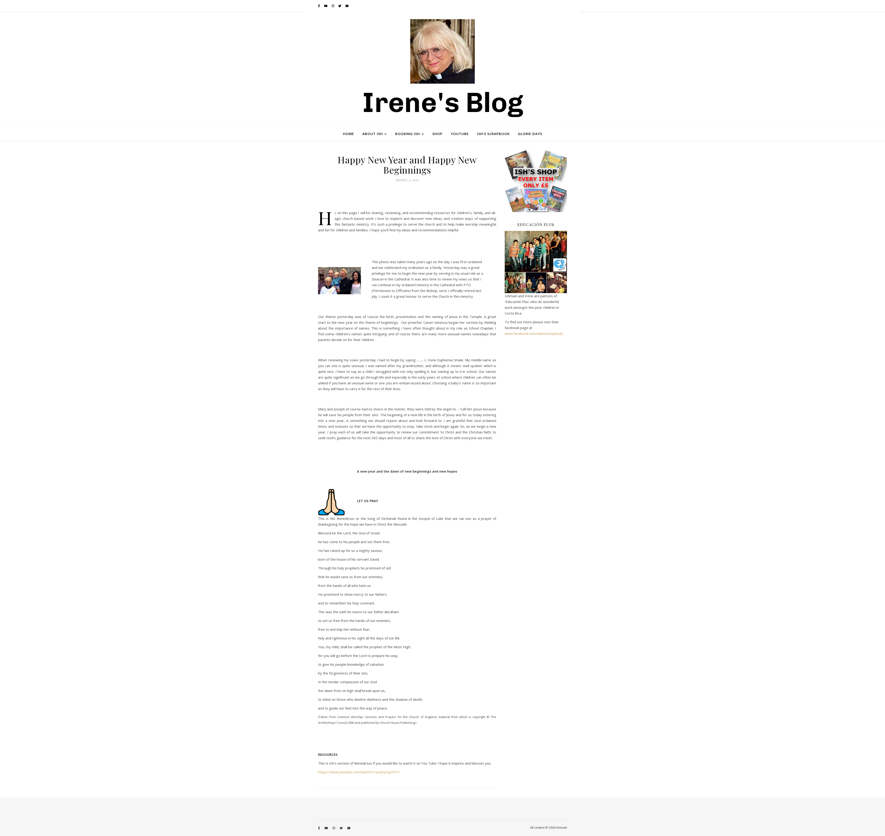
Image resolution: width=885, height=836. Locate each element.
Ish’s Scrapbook (493, 133)
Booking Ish (407, 133)
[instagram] (333, 6)
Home (348, 133)
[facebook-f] (319, 6)
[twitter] (340, 6)
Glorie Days (530, 133)
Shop (437, 133)
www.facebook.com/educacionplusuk (534, 333)
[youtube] (326, 6)
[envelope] (346, 6)
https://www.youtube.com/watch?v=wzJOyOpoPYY (358, 772)
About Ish (372, 133)
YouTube (460, 133)
